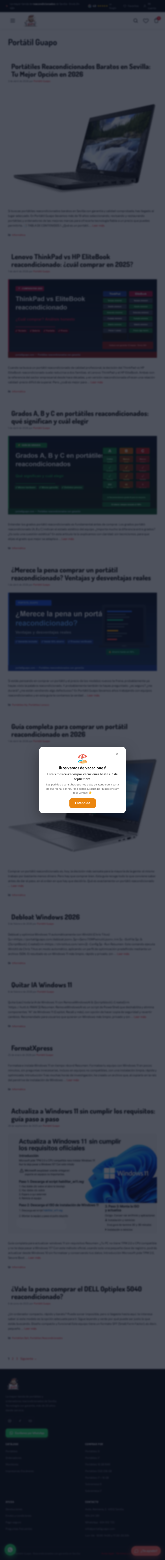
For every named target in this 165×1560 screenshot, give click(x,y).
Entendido (82, 803)
